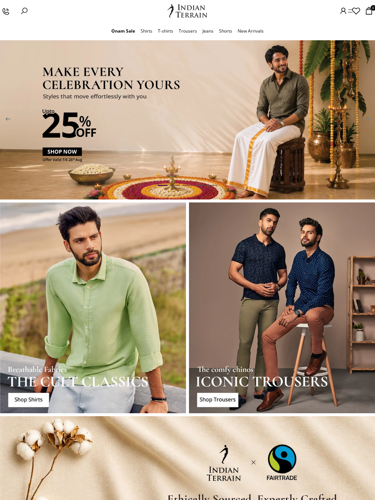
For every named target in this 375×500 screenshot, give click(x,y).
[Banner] (187, 119)
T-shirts (165, 31)
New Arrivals (251, 31)
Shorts (225, 31)
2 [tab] (175, 186)
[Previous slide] (8, 120)
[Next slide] (367, 120)
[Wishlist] (355, 10)
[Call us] (5, 10)
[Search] (24, 11)
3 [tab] (187, 186)
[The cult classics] (93, 308)
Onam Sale (123, 31)
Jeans (208, 31)
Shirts (146, 31)
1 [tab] (162, 186)
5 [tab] (212, 186)
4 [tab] (200, 186)
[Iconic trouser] (282, 308)
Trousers (188, 31)
